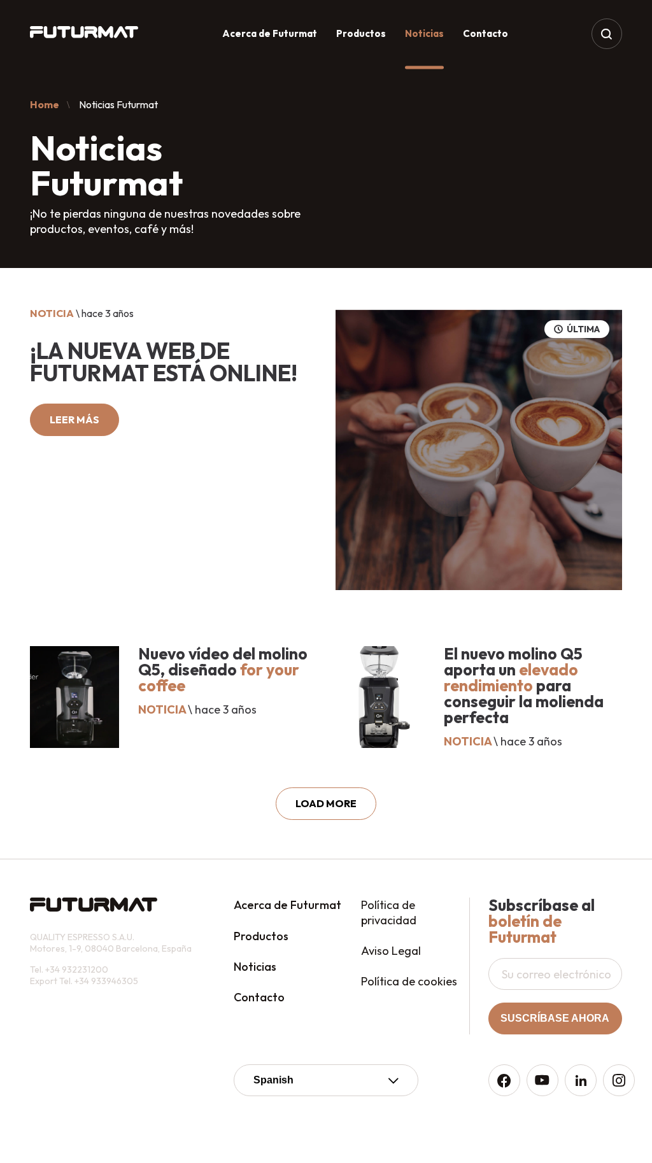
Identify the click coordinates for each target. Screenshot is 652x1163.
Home (44, 104)
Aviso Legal (391, 950)
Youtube (542, 1080)
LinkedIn (581, 1080)
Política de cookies (409, 981)
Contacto (485, 33)
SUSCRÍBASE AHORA (554, 1018)
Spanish (273, 1080)
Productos (361, 33)
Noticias (255, 966)
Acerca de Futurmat (269, 33)
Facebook (504, 1080)
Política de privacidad (388, 912)
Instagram (619, 1080)
